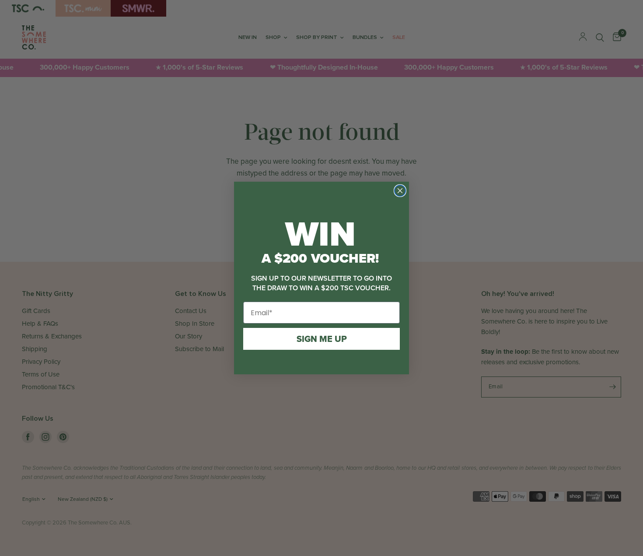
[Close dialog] (400, 190)
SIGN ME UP (322, 338)
